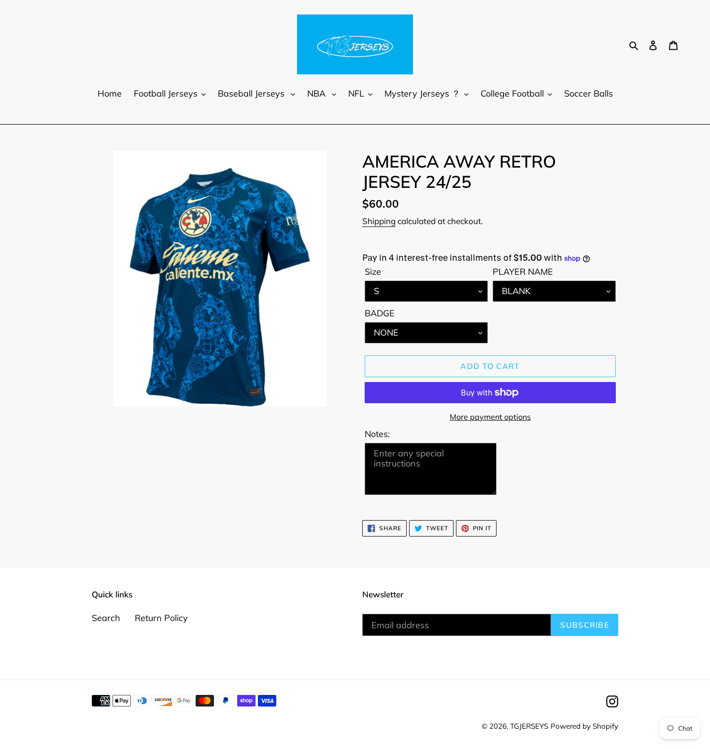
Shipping (379, 221)
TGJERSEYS (529, 726)
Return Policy (161, 617)
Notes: (377, 433)
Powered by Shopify (584, 726)
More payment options (490, 417)
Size (373, 271)
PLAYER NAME (523, 271)
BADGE (380, 313)
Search (106, 617)
